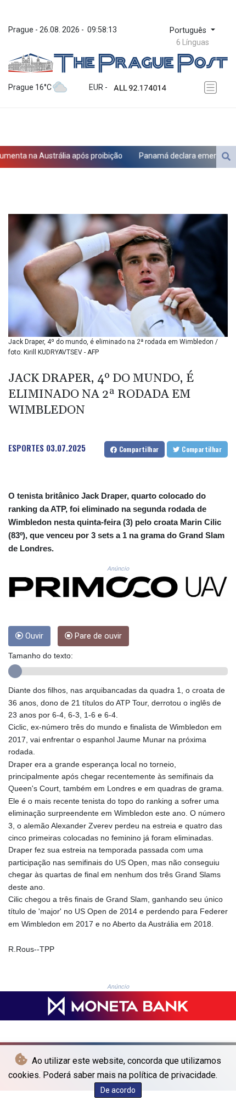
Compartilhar (138, 449)
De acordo (118, 1090)
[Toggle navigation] (212, 87)
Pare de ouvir (97, 636)
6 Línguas (192, 42)
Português (189, 30)
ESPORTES (26, 448)
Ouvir (33, 636)
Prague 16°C (30, 87)
